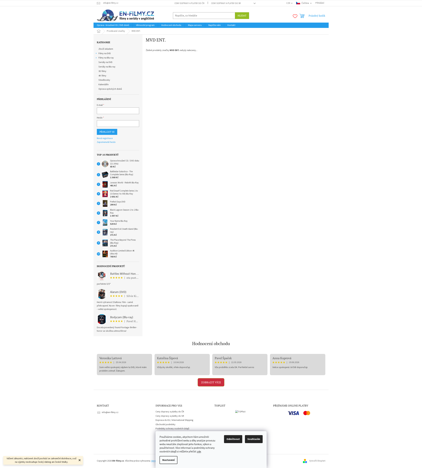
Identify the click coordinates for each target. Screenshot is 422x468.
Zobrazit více (211, 382)
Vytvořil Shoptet (317, 461)
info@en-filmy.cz (110, 412)
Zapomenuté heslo (106, 142)
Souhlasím (253, 439)
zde (199, 451)
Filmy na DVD (104, 53)
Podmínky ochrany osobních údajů (172, 428)
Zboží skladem (105, 49)
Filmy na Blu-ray (106, 57)
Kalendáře (103, 84)
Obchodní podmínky (165, 424)
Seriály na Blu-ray (106, 66)
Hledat (242, 15)
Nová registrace (105, 138)
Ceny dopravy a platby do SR (226, 3)
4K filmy (102, 75)
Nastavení (168, 460)
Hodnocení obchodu (211, 343)
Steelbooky (104, 80)
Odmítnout (233, 439)
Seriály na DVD (105, 62)
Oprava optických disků (110, 89)
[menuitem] (113, 25)
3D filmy (102, 71)
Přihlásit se (107, 131)
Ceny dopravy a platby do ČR (189, 3)
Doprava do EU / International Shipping (174, 420)
